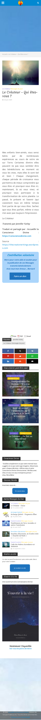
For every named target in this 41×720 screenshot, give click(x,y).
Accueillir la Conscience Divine (18, 712)
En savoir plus (20, 491)
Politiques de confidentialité (20, 717)
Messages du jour (17, 89)
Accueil (4, 54)
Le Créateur (6, 89)
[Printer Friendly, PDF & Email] (20, 336)
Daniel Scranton (14, 405)
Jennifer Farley (18, 339)
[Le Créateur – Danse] (6, 506)
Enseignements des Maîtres (15, 376)
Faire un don (20, 276)
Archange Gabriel (16, 512)
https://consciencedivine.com (16, 236)
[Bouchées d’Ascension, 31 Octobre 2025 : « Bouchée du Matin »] (6, 534)
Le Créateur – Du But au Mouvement (20, 437)
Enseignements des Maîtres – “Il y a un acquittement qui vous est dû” (20, 385)
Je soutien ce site (20, 568)
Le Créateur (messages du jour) (13, 343)
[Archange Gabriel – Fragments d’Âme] (6, 514)
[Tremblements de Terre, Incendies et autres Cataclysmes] (6, 523)
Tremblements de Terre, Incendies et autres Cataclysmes (23, 524)
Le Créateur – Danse (18, 506)
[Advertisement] (20, 28)
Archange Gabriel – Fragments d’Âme (24, 514)
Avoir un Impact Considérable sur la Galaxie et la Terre (20, 411)
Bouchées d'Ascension (18, 531)
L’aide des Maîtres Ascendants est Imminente (23, 545)
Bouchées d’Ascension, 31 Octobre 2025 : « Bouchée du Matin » (24, 535)
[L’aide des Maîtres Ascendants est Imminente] (6, 544)
